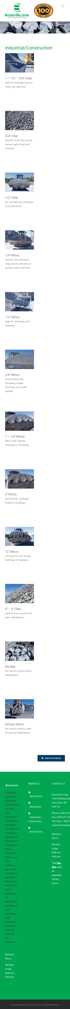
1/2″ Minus (15, 295)
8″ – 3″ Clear (15, 587)
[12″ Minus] (19, 536)
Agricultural (36, 796)
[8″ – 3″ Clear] (19, 593)
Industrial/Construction (19, 67)
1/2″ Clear (15, 175)
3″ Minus (15, 474)
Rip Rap (15, 646)
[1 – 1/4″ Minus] (19, 421)
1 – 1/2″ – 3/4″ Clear (15, 56)
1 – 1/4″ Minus (15, 414)
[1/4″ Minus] (19, 240)
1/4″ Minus (15, 233)
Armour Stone (15, 704)
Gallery (24, 56)
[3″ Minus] (19, 479)
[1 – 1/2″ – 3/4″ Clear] (19, 62)
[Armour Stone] (19, 708)
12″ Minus (15, 531)
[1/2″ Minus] (19, 301)
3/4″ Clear (15, 114)
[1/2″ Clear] (19, 182)
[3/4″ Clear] (19, 120)
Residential (19, 70)
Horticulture (36, 831)
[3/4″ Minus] (19, 359)
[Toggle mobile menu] (63, 6)
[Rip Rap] (19, 651)
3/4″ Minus (15, 353)
